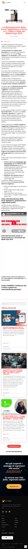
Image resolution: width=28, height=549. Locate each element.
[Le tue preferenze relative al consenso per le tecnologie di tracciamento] (25, 546)
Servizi (3, 520)
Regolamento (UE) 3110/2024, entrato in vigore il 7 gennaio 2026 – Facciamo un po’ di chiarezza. (12, 372)
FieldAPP (16, 522)
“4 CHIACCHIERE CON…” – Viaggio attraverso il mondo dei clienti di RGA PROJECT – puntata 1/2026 (14, 417)
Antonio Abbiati (5, 280)
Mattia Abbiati (11, 547)
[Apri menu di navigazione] (24, 3)
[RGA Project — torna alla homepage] (7, 2)
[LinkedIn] (3, 511)
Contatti (3, 526)
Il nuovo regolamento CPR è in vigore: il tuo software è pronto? (13, 327)
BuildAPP (4, 522)
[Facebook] (6, 511)
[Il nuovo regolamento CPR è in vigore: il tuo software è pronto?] (14, 318)
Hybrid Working (5, 524)
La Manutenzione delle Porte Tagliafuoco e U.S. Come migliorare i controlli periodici (13, 277)
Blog (16, 524)
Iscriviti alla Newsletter (14, 451)
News (16, 526)
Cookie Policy (11, 532)
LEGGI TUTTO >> (6, 343)
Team (16, 518)
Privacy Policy (4, 532)
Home (3, 518)
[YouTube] (9, 511)
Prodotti (16, 520)
